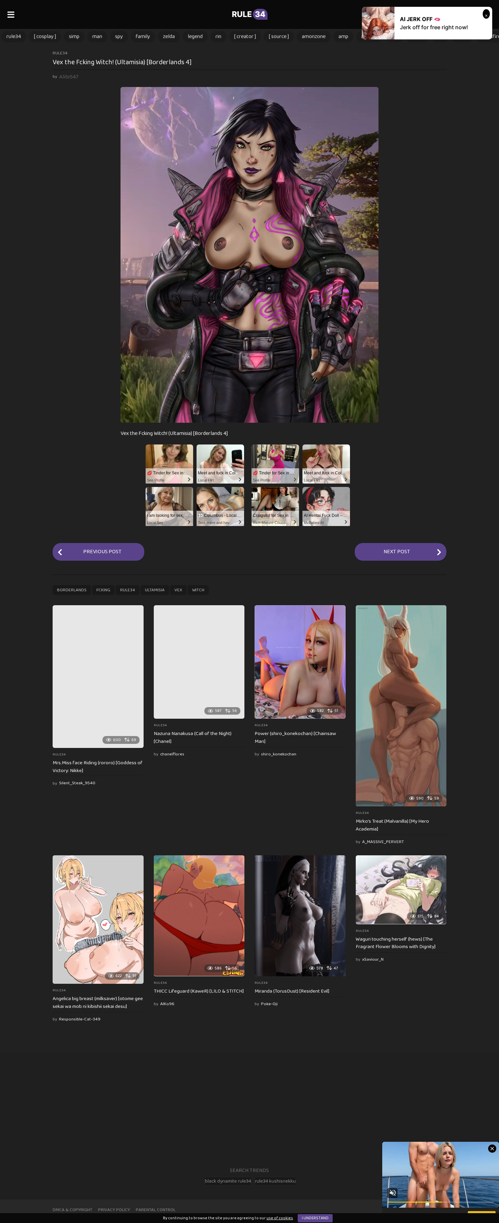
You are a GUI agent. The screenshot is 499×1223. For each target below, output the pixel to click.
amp (343, 36)
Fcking (103, 590)
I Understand (315, 1218)
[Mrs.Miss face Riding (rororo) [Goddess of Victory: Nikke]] (98, 676)
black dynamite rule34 (228, 1181)
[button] (11, 14)
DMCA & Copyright (72, 1209)
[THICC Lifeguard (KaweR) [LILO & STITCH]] (199, 915)
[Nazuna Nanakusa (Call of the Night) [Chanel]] (199, 662)
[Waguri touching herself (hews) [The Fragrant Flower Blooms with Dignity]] (401, 889)
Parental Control (155, 1209)
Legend (195, 36)
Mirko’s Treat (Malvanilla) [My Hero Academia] (392, 825)
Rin (218, 36)
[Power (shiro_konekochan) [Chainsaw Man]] (300, 662)
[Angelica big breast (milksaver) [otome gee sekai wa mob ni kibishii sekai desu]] (98, 919)
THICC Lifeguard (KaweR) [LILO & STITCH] (199, 991)
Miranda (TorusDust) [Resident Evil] (292, 991)
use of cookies (279, 1218)
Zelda (169, 36)
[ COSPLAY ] (45, 36)
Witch (198, 590)
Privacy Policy (114, 1209)
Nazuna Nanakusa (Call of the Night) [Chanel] (193, 738)
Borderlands (72, 590)
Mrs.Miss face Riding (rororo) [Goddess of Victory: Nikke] (98, 767)
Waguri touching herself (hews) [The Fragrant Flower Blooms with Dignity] (396, 943)
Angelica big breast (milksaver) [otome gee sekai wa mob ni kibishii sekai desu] (98, 1003)
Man (97, 36)
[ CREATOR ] (245, 36)
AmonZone (314, 36)
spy (119, 36)
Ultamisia (155, 590)
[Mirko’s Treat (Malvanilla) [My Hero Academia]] (401, 705)
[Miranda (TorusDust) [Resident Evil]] (300, 915)
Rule (248, 14)
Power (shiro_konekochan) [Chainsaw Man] (295, 738)
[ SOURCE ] (279, 36)
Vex (178, 590)
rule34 (13, 36)
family (143, 36)
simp (74, 36)
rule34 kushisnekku (275, 1181)
